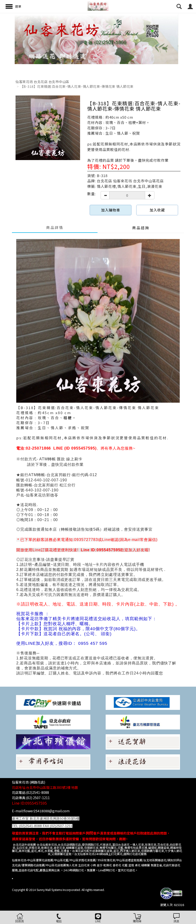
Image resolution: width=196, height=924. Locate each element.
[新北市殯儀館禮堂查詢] (53, 741)
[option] (98, 38)
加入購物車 (110, 209)
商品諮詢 (140, 227)
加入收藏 (157, 209)
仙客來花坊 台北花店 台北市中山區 (42, 81)
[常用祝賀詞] (143, 741)
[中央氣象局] (143, 702)
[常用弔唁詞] (53, 761)
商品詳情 (54, 227)
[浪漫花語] (143, 761)
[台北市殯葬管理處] (143, 721)
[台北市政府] (53, 721)
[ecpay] (53, 702)
